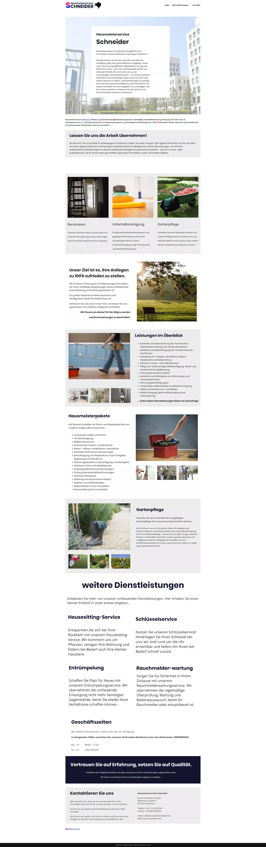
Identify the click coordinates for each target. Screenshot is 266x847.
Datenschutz (143, 845)
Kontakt (196, 5)
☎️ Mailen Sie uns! (72, 829)
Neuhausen (86, 120)
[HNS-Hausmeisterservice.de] (83, 5)
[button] (189, 5)
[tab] (74, 168)
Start (167, 5)
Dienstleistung (92, 169)
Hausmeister (74, 169)
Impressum (136, 845)
